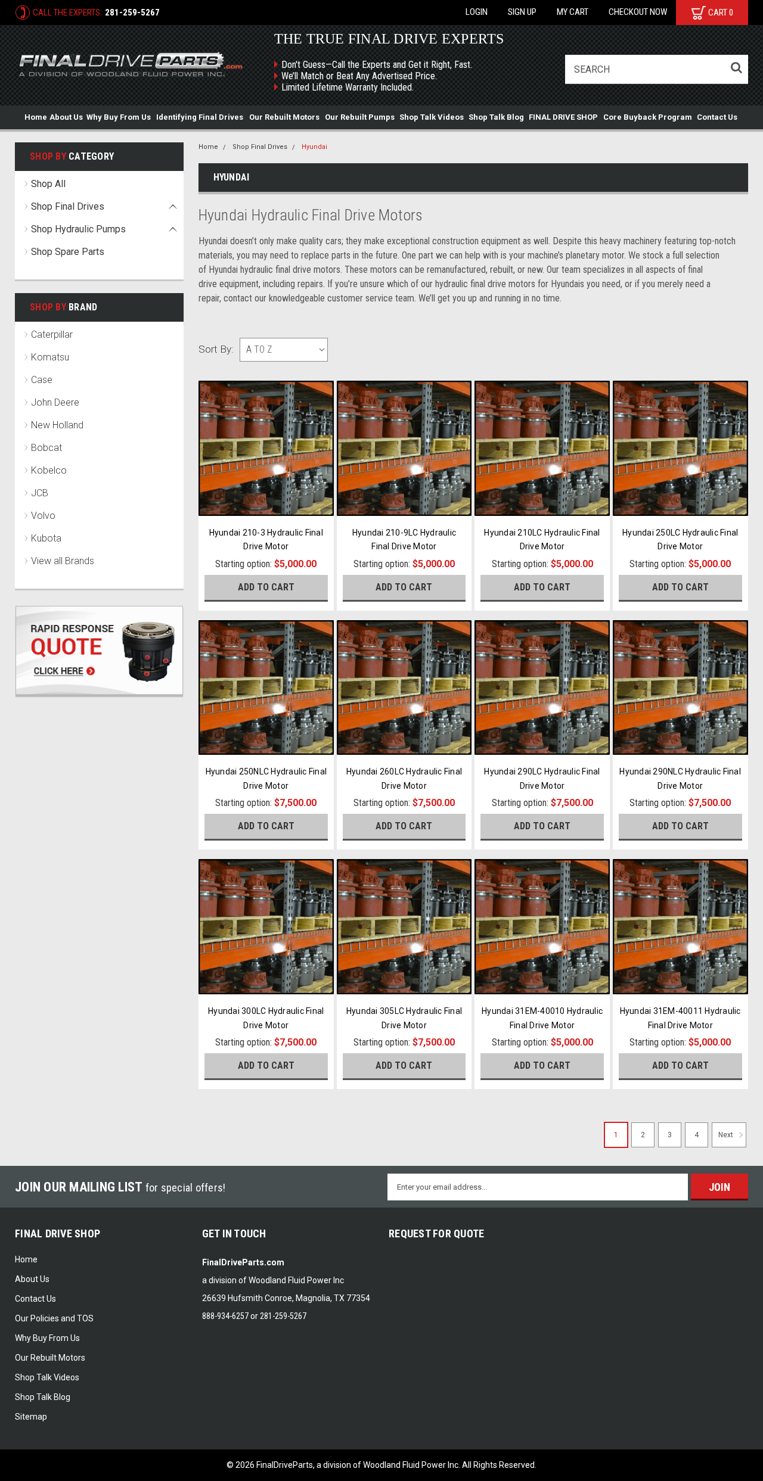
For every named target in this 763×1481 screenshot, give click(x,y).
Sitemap (31, 1416)
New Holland (57, 425)
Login (477, 12)
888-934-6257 (225, 1316)
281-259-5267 (132, 12)
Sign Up (522, 12)
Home (35, 117)
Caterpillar (52, 334)
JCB (39, 493)
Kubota (46, 538)
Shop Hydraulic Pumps (78, 229)
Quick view (266, 503)
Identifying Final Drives (199, 117)
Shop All (48, 183)
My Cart (572, 12)
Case (41, 379)
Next (726, 1135)
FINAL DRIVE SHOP (563, 117)
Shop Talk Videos (431, 117)
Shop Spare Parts (67, 251)
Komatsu (50, 357)
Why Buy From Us (118, 117)
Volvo (43, 515)
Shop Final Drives (67, 206)
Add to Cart (266, 587)
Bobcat (46, 447)
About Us (66, 117)
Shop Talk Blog (496, 117)
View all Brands (62, 561)
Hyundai (314, 147)
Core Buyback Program (647, 117)
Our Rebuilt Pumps (360, 117)
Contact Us (717, 117)
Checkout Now (638, 12)
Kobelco (49, 470)
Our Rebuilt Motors (284, 117)
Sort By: (216, 349)
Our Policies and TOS (54, 1318)
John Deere (55, 402)
